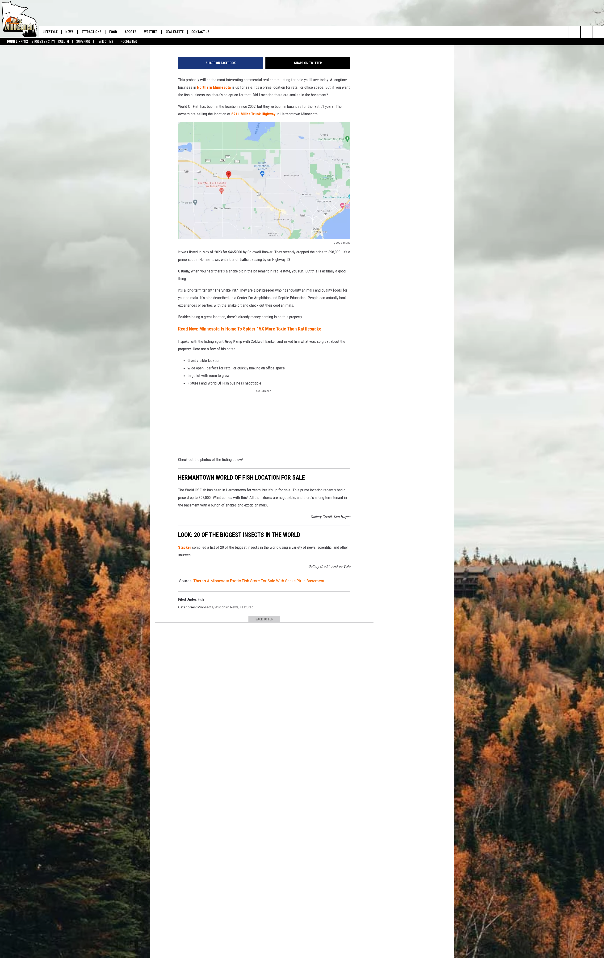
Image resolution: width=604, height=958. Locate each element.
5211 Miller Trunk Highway (253, 114)
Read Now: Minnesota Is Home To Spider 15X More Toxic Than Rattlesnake (249, 329)
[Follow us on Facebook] (586, 32)
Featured (246, 607)
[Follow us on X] (598, 32)
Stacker (184, 547)
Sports (130, 32)
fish (201, 599)
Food (113, 32)
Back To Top (264, 619)
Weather (151, 32)
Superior (83, 41)
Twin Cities (105, 41)
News (69, 32)
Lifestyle (50, 32)
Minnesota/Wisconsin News (218, 607)
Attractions (91, 32)
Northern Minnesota (214, 87)
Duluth (63, 41)
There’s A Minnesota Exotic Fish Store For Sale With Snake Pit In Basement (258, 580)
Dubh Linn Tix (17, 41)
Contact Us (200, 32)
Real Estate (174, 32)
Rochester (129, 41)
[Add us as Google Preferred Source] (574, 32)
